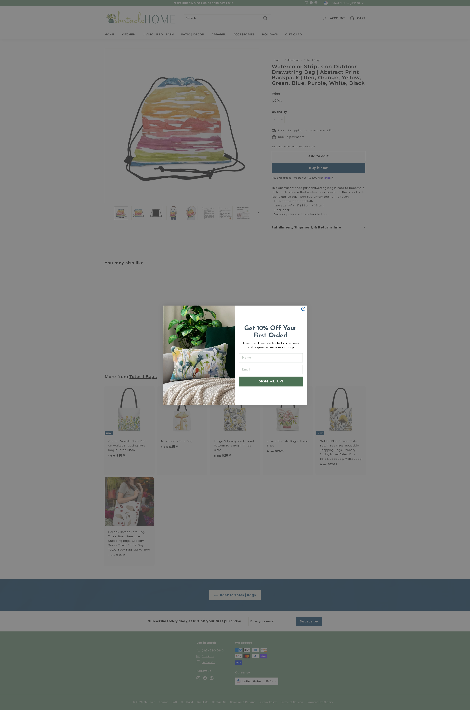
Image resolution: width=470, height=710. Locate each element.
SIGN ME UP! (271, 381)
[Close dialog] (303, 309)
